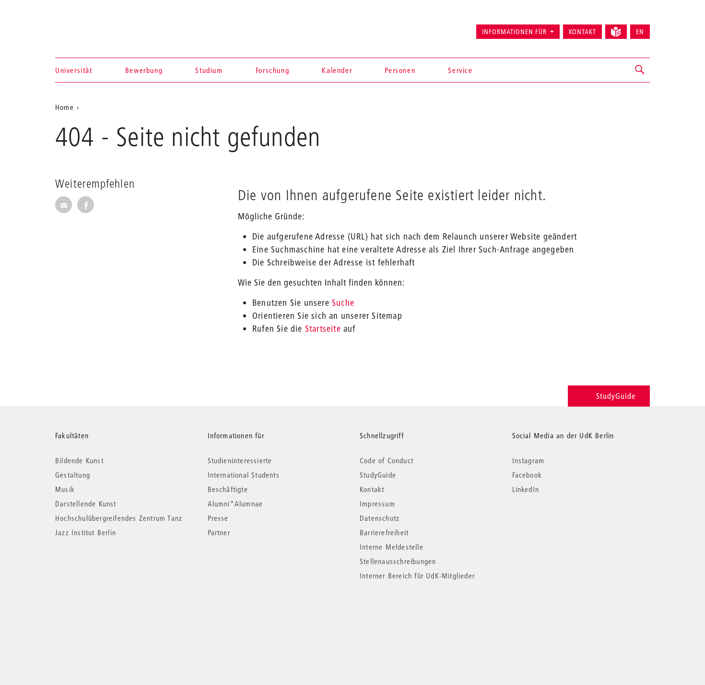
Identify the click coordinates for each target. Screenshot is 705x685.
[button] (640, 70)
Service (460, 70)
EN (640, 31)
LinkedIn (526, 489)
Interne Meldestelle (391, 547)
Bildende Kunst (79, 460)
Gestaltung (72, 475)
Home (64, 107)
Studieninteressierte (240, 460)
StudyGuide (615, 396)
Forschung (272, 70)
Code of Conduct (386, 460)
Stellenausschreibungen (398, 561)
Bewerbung (144, 70)
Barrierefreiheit (384, 532)
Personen (400, 70)
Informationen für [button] (514, 31)
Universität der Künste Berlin (92, 27)
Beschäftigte (228, 489)
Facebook (527, 475)
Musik (65, 489)
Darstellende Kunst (86, 503)
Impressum (377, 503)
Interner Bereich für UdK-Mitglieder (417, 575)
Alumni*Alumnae (235, 503)
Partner (219, 532)
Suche (343, 302)
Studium (209, 70)
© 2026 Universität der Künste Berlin (105, 616)
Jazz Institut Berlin (85, 532)
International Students (244, 475)
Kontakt (582, 31)
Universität (74, 70)
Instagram (528, 460)
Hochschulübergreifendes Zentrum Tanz (118, 518)
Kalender (337, 70)
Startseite (323, 328)
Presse (218, 518)
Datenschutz (380, 518)
